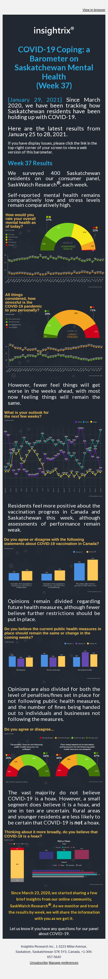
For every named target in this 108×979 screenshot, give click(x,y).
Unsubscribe (39, 963)
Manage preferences (63, 963)
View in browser (94, 10)
